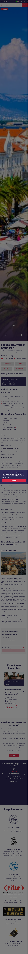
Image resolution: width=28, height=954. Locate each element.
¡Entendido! (14, 480)
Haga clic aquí (5, 477)
